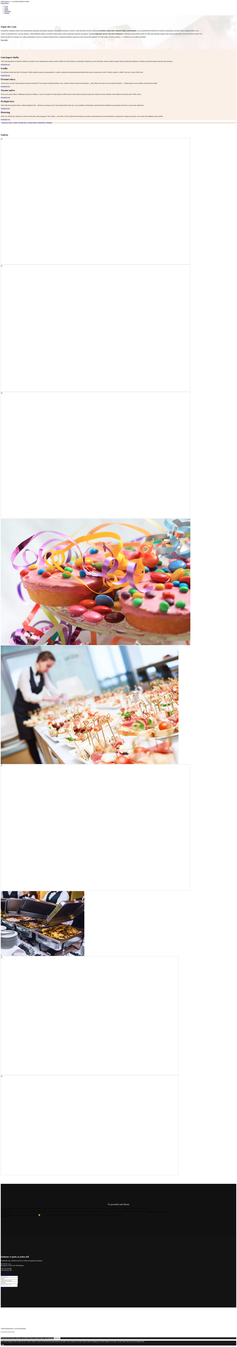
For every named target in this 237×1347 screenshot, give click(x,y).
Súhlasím (57, 1338)
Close (2, 1344)
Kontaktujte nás (5, 64)
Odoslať (3, 1288)
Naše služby (4, 40)
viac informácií (49, 1338)
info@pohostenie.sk (6, 1273)
